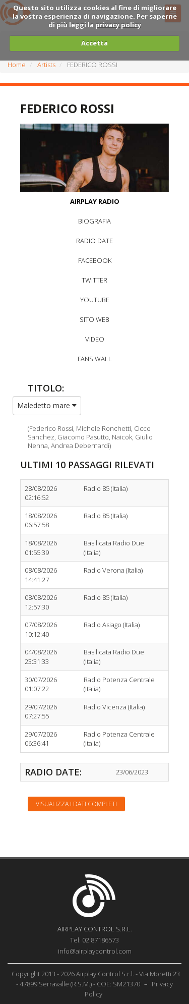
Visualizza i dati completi (76, 804)
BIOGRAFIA (94, 221)
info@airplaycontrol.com (95, 951)
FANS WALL (95, 358)
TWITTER (94, 280)
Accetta (94, 42)
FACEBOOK (94, 260)
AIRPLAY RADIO (94, 201)
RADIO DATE (94, 240)
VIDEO (94, 339)
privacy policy (118, 24)
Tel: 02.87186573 (94, 939)
